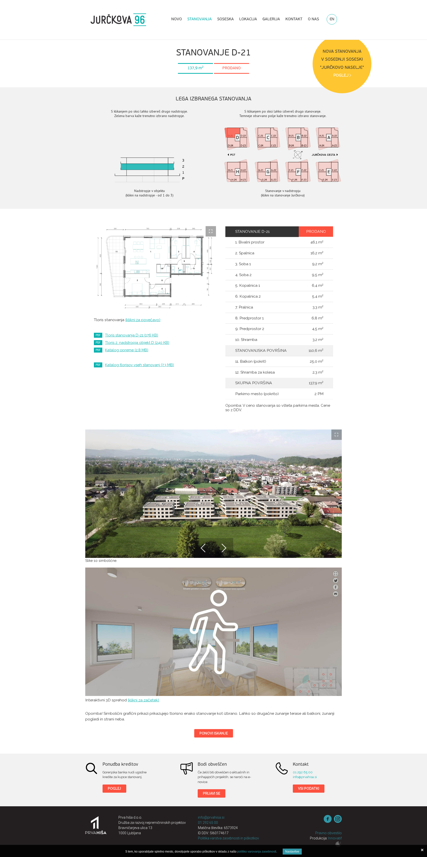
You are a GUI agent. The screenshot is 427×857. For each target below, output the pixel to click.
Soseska (225, 19)
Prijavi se (211, 793)
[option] (213, 493)
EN (332, 19)
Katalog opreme (126, 350)
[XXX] (96, 828)
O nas (313, 19)
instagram (338, 819)
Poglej (114, 788)
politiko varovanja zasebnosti (256, 851)
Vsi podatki (308, 788)
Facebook (328, 819)
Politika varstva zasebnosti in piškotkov (228, 838)
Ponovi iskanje (213, 733)
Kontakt (293, 19)
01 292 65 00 (303, 772)
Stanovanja (199, 19)
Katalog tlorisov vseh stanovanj (139, 365)
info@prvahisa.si (305, 777)
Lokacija (248, 19)
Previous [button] (204, 548)
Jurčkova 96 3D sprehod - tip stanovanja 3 (213, 632)
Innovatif (335, 838)
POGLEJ (341, 75)
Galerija (271, 19)
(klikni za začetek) (143, 700)
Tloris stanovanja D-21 (131, 335)
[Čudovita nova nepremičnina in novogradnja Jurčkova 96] (118, 20)
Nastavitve (292, 851)
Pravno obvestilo (328, 833)
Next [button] (223, 548)
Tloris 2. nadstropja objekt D (137, 342)
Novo (176, 19)
